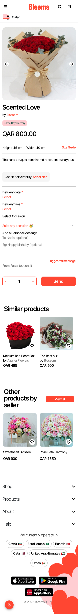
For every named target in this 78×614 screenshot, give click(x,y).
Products (11, 499)
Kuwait (13, 544)
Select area (39, 177)
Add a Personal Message (19, 233)
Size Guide (69, 147)
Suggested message (62, 261)
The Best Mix (49, 356)
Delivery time (12, 204)
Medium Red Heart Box (19, 356)
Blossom (12, 115)
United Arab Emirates (46, 553)
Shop (7, 486)
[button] (5, 6)
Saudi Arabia (36, 544)
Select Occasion (13, 216)
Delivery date (12, 192)
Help (6, 524)
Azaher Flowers (16, 360)
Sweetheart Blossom (17, 452)
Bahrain (60, 544)
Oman (36, 563)
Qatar (17, 553)
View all (60, 399)
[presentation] (6, 63)
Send (58, 281)
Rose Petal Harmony (53, 452)
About (8, 511)
